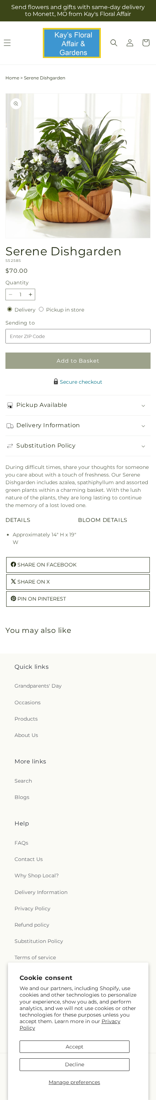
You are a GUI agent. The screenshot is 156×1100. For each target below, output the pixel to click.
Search (23, 781)
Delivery (26, 309)
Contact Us (29, 859)
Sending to (31, 323)
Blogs (22, 797)
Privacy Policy (32, 908)
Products (26, 719)
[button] (114, 43)
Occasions (28, 702)
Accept (74, 1046)
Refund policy (32, 925)
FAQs (21, 843)
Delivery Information (41, 892)
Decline (74, 1064)
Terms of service (35, 957)
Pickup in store (65, 309)
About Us (26, 735)
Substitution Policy (39, 941)
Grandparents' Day (38, 686)
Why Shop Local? (37, 875)
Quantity (17, 282)
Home (12, 78)
